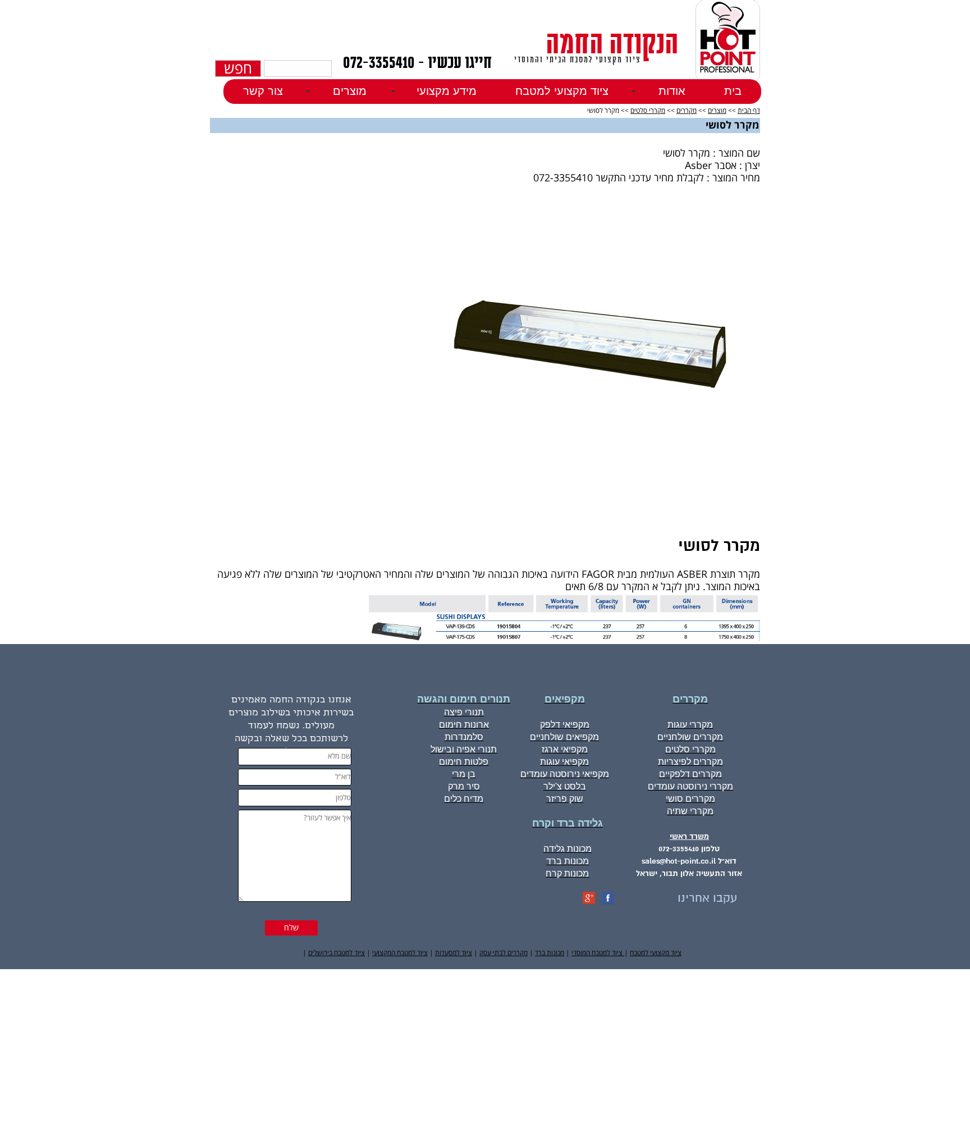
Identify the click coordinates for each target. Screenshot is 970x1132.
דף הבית (749, 111)
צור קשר (263, 91)
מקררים (686, 111)
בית (733, 91)
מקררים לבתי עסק (503, 953)
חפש (238, 68)
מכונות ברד (549, 953)
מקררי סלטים (647, 111)
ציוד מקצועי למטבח (561, 91)
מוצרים (717, 111)
